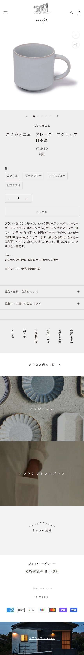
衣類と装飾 (60, 336)
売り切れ (42, 211)
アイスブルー (57, 176)
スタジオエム (42, 408)
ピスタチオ (14, 185)
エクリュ (12, 176)
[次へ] (57, 116)
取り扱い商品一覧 (42, 365)
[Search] (72, 12)
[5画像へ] (50, 116)
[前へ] (26, 116)
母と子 (24, 333)
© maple (42, 596)
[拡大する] (75, 34)
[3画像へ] (42, 116)
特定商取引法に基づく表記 (42, 571)
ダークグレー (33, 176)
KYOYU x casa (42, 638)
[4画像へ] (46, 116)
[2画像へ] (38, 116)
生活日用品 (36, 336)
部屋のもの (48, 336)
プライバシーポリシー (42, 563)
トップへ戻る (42, 530)
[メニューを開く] (5, 12)
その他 (13, 333)
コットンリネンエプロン (42, 473)
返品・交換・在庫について (21, 291)
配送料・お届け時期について (23, 303)
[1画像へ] (34, 116)
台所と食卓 (71, 336)
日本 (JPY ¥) (40, 588)
